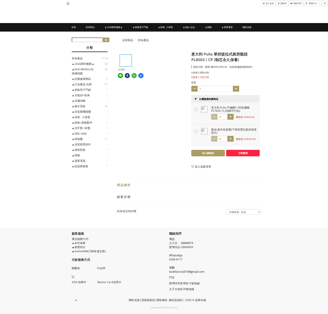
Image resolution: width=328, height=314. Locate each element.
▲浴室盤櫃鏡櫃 (81, 111)
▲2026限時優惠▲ (114, 27)
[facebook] (127, 75)
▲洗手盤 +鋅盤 (81, 128)
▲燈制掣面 (78, 150)
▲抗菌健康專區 (81, 79)
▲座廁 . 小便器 (165, 27)
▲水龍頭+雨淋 (81, 95)
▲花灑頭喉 (78, 101)
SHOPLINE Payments (169, 307)
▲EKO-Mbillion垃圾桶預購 (83, 71)
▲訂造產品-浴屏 (82, 84)
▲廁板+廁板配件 (82, 122)
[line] (120, 75)
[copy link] (141, 75)
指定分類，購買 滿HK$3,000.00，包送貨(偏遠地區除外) (222, 66)
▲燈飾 (208, 27)
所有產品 (77, 58)
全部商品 (127, 40)
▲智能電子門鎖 (140, 27)
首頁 (73, 27)
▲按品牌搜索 (80, 166)
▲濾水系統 (78, 106)
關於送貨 (247, 27)
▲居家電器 (227, 27)
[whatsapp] (134, 75)
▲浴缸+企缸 (189, 27)
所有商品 (90, 27)
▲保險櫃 (77, 139)
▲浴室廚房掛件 (81, 144)
